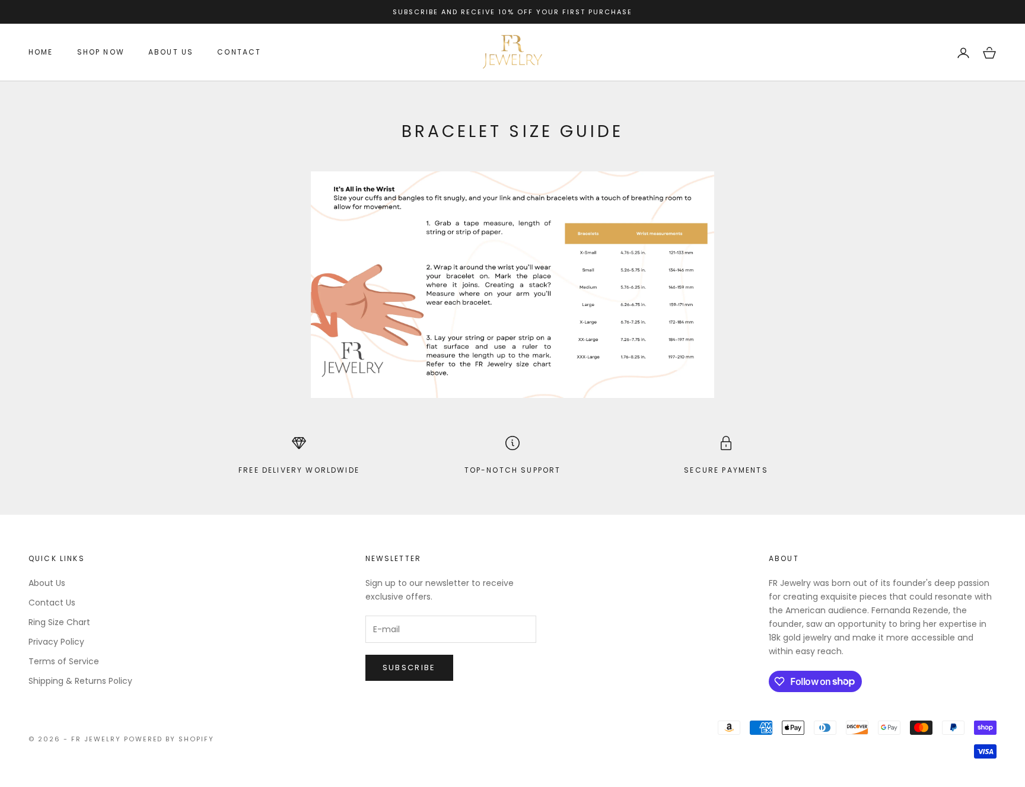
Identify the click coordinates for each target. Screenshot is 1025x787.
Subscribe (409, 667)
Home (40, 52)
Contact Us (51, 602)
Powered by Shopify (169, 739)
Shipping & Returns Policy (80, 681)
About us (170, 52)
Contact (239, 52)
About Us (46, 583)
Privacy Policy (56, 642)
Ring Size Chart (59, 622)
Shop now (101, 52)
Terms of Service (63, 661)
